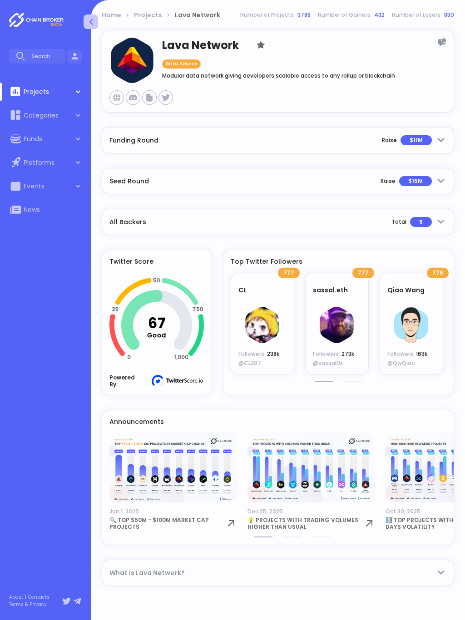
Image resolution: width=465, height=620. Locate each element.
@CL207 (249, 363)
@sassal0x (328, 363)
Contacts (38, 597)
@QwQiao (401, 363)
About (16, 597)
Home (111, 15)
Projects (148, 15)
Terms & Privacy (28, 604)
